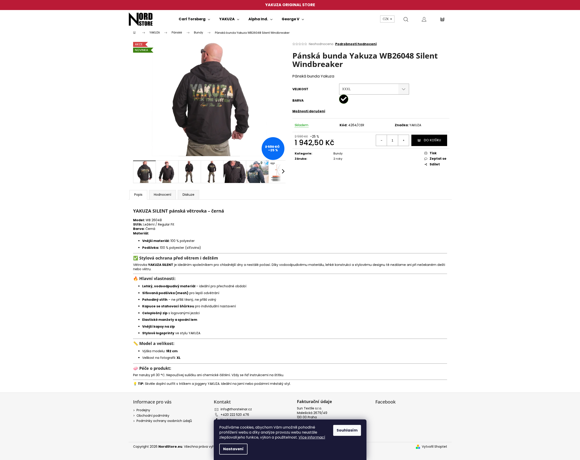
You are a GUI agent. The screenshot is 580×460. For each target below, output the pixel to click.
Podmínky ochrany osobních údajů (164, 421)
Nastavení (233, 449)
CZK (386, 19)
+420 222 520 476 (235, 414)
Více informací (312, 437)
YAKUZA (415, 125)
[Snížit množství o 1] (381, 140)
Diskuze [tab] (188, 194)
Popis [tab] (138, 194)
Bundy (338, 153)
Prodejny (143, 410)
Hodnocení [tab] (162, 194)
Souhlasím (347, 430)
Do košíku (432, 140)
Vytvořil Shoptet (434, 447)
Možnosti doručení (308, 111)
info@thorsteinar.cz (236, 409)
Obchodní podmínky (153, 415)
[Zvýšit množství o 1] (403, 140)
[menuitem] (194, 19)
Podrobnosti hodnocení (356, 44)
